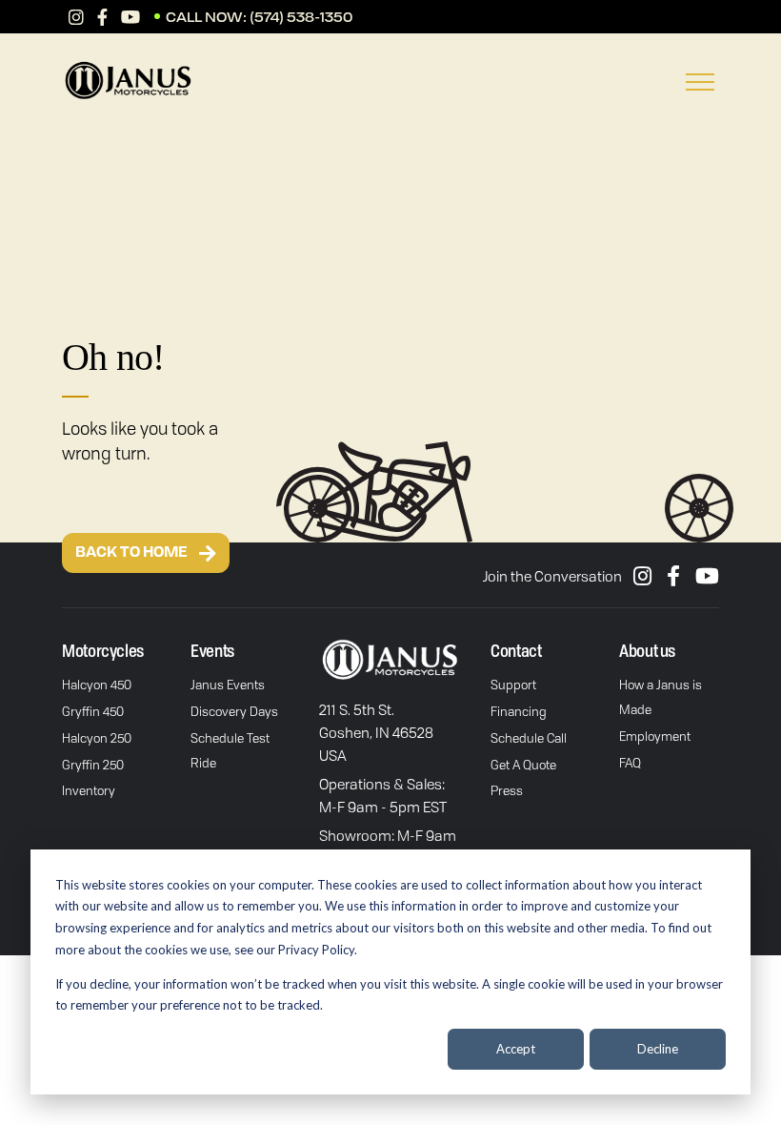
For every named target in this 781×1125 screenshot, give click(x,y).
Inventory (88, 790)
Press (507, 790)
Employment (655, 736)
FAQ (630, 762)
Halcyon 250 (96, 738)
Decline (657, 1048)
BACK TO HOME (132, 553)
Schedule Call (529, 738)
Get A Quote (523, 764)
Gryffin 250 (93, 764)
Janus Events (227, 684)
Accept (515, 1048)
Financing (519, 711)
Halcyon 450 (96, 684)
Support (513, 684)
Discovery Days (234, 711)
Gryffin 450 (93, 711)
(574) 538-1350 (301, 17)
